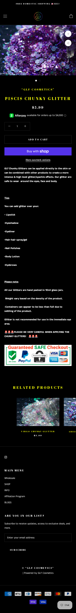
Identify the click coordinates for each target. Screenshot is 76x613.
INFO (6, 490)
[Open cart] (71, 16)
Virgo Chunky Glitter (38, 431)
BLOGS (7, 502)
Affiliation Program (14, 496)
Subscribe (18, 549)
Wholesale (9, 478)
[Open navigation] (5, 16)
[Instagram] (5, 457)
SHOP (7, 484)
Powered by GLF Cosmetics (38, 573)
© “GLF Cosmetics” (38, 568)
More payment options (38, 160)
